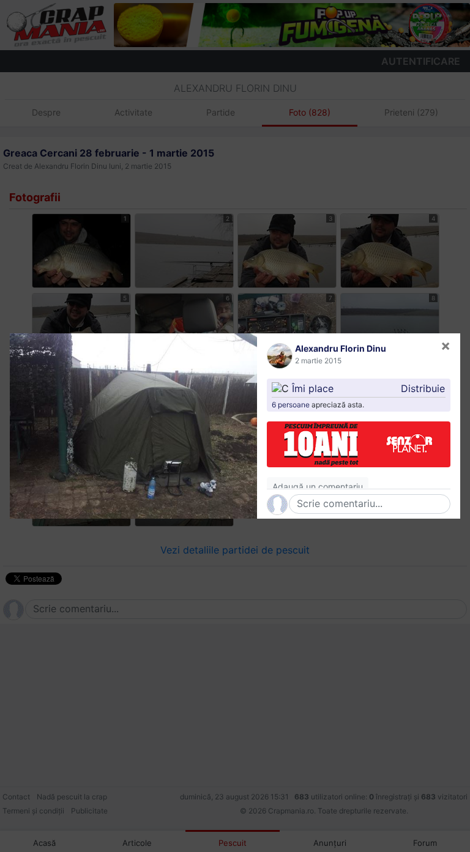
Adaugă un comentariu (317, 486)
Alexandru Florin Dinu (340, 348)
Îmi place (313, 388)
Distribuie (423, 388)
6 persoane (291, 404)
